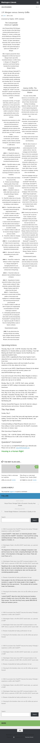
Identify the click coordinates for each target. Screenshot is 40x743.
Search (3, 517)
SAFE (4, 15)
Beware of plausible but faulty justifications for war (17, 577)
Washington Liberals (8, 2)
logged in (12, 491)
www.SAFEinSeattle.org (22, 448)
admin (14, 480)
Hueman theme (29, 737)
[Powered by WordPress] (13, 737)
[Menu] (37, 2)
